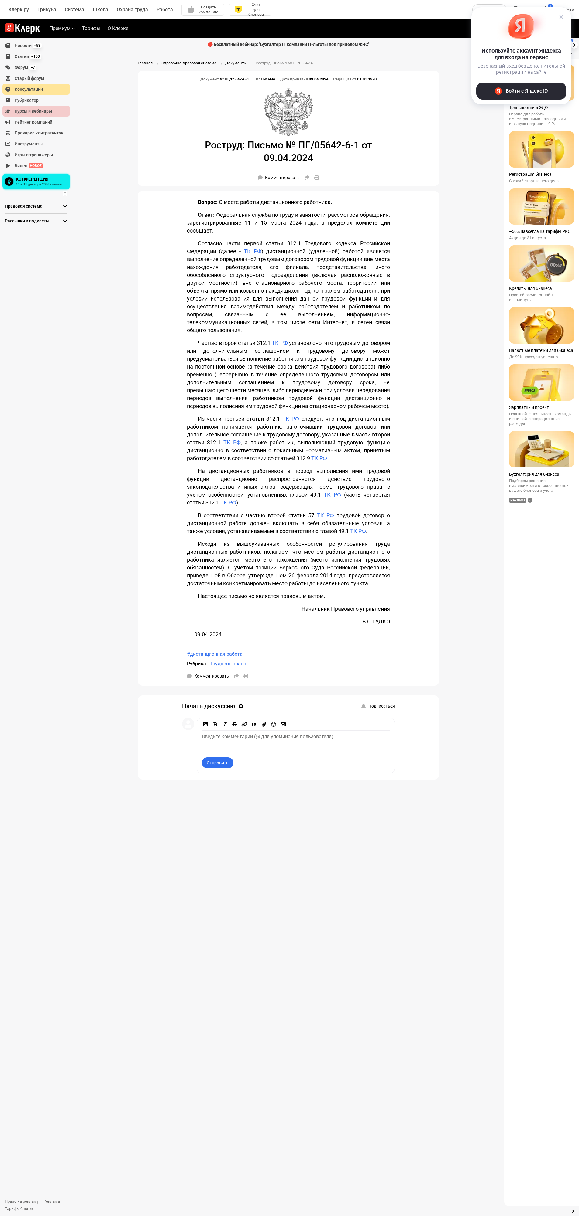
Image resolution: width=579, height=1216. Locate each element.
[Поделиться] (307, 177)
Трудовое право (228, 664)
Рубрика (196, 664)
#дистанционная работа (215, 654)
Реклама (51, 1201)
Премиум (60, 28)
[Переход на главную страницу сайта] (22, 28)
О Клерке (118, 28)
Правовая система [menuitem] (24, 206)
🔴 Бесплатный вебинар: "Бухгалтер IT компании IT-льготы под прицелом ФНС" (288, 44)
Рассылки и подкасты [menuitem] (27, 221)
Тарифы (91, 28)
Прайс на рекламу (22, 1201)
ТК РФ (252, 251)
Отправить (218, 762)
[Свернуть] (571, 1211)
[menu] (38, 115)
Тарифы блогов (19, 1208)
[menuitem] (36, 45)
